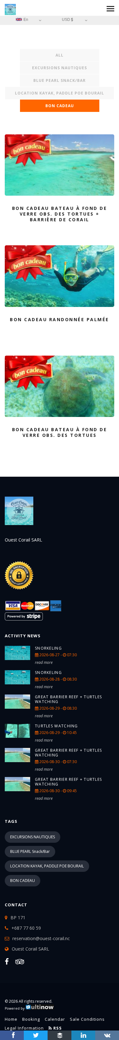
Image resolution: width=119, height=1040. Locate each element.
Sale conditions (87, 1019)
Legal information (24, 1028)
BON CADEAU (59, 105)
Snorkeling (48, 648)
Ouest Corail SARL (30, 949)
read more (44, 662)
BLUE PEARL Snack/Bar (59, 80)
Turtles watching (56, 726)
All (59, 55)
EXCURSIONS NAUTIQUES (59, 67)
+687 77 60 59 (26, 928)
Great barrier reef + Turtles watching (68, 699)
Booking (31, 1019)
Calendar (55, 1019)
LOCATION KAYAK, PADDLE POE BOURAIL (59, 93)
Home (11, 1019)
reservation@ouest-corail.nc (41, 938)
